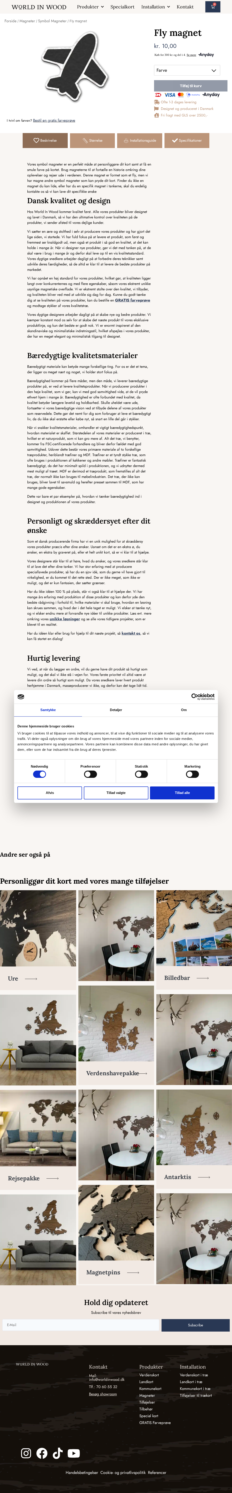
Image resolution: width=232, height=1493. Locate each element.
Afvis (50, 793)
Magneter (27, 21)
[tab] (45, 140)
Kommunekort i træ (195, 1388)
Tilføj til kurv (191, 86)
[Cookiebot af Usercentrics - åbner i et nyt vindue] (195, 696)
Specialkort (123, 7)
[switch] (90, 774)
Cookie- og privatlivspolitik (123, 1472)
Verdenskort (149, 1375)
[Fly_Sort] (75, 66)
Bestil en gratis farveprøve (54, 120)
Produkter (88, 7)
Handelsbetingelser (82, 1472)
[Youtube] (74, 1453)
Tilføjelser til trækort (196, 1395)
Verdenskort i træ (194, 1375)
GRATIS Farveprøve (155, 1422)
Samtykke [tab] (48, 710)
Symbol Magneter (52, 21)
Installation (153, 7)
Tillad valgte (116, 793)
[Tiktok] (58, 1453)
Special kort (148, 1416)
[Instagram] (26, 1453)
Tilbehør (146, 1409)
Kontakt (185, 7)
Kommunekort (150, 1388)
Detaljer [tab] (116, 710)
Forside (11, 21)
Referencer (157, 1472)
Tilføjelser (147, 1402)
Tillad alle (182, 793)
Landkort (146, 1381)
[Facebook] (42, 1453)
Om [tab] (184, 710)
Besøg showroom (103, 1394)
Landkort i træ (191, 1381)
